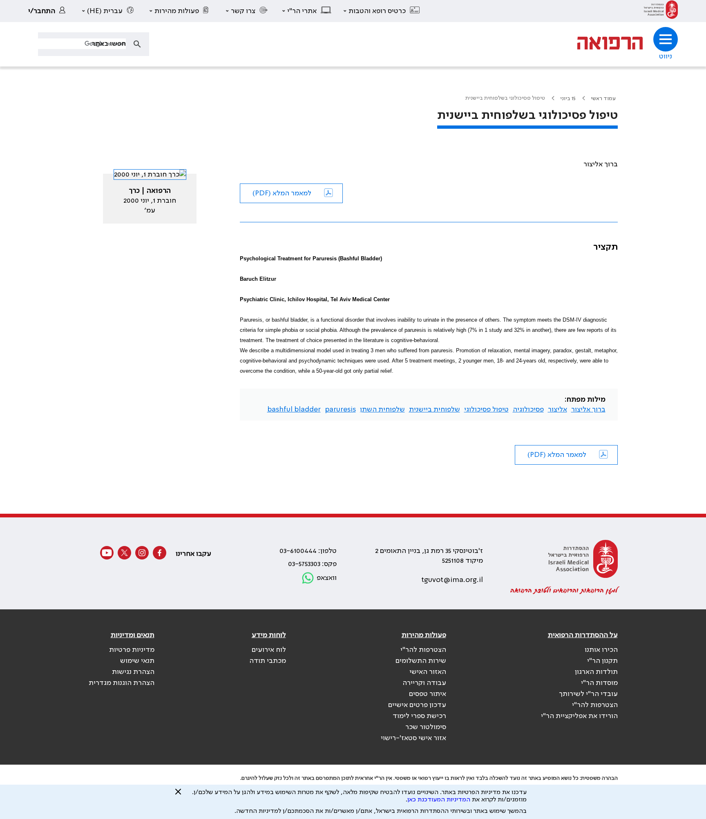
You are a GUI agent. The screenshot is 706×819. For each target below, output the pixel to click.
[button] (382, 11)
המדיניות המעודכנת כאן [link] (438, 800)
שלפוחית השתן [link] (382, 409)
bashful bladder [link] (294, 409)
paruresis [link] (340, 409)
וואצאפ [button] (327, 578)
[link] (661, 11)
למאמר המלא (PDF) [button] (281, 193)
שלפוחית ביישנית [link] (434, 409)
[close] (178, 795)
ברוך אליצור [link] (588, 409)
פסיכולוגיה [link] (528, 409)
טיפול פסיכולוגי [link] (486, 409)
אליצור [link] (557, 409)
